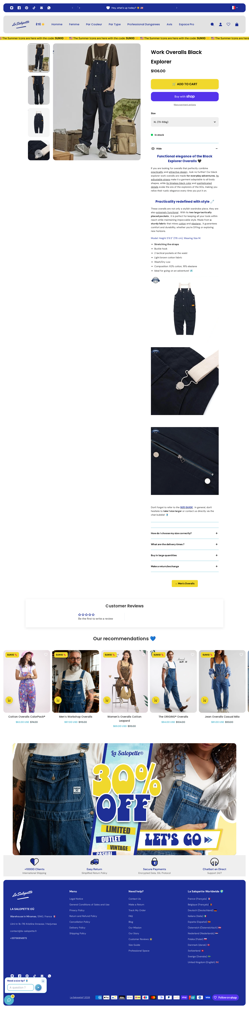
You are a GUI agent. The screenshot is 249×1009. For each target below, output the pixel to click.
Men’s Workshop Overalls (75, 716)
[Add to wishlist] (46, 654)
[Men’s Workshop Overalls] (75, 681)
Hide (159, 148)
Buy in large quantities (164, 555)
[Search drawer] (212, 24)
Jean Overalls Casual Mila (222, 716)
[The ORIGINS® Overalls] (173, 681)
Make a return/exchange (165, 566)
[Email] (41, 8)
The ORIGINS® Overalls (173, 716)
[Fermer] (53, 922)
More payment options (185, 104)
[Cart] (237, 24)
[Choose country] (234, 7)
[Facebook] (19, 8)
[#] (124, 799)
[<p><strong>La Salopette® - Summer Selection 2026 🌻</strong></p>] (125, 8)
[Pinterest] (26, 8)
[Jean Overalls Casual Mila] (222, 681)
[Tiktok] (34, 8)
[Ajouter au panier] (9, 700)
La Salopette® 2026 (80, 997)
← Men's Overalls (184, 583)
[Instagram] (11, 8)
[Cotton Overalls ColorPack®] (26, 681)
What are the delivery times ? (167, 544)
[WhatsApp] (49, 8)
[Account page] (220, 24)
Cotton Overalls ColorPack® (26, 716)
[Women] (124, 681)
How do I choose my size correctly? (171, 533)
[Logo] (20, 24)
